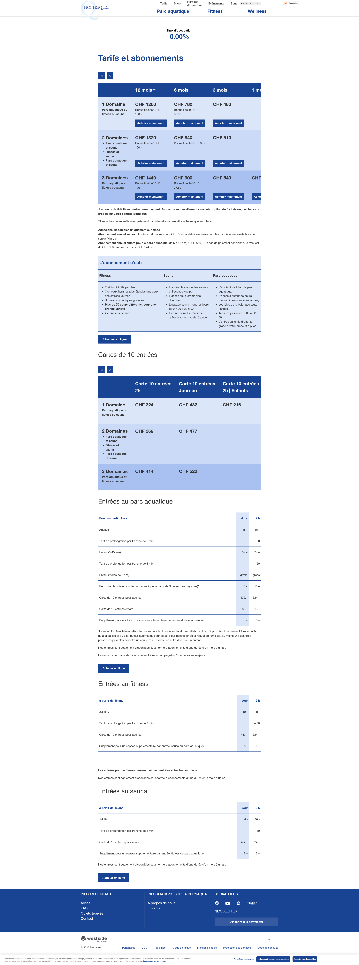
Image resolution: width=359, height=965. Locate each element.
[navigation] (179, 927)
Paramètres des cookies (244, 959)
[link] (114, 339)
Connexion (293, 3)
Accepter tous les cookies (305, 959)
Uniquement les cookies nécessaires (273, 959)
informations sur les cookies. (155, 961)
